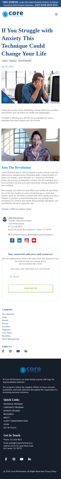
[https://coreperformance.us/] (12, 14)
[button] (56, 14)
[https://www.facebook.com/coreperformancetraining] (12, 240)
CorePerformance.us (19, 234)
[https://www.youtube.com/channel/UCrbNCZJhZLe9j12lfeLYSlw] (34, 240)
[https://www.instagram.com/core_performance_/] (27, 240)
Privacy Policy (50, 471)
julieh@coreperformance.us (41, 234)
